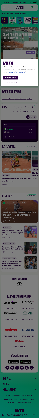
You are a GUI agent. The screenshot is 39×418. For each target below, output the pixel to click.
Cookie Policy (13, 72)
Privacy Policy (21, 72)
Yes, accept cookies (10, 77)
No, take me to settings (10, 82)
